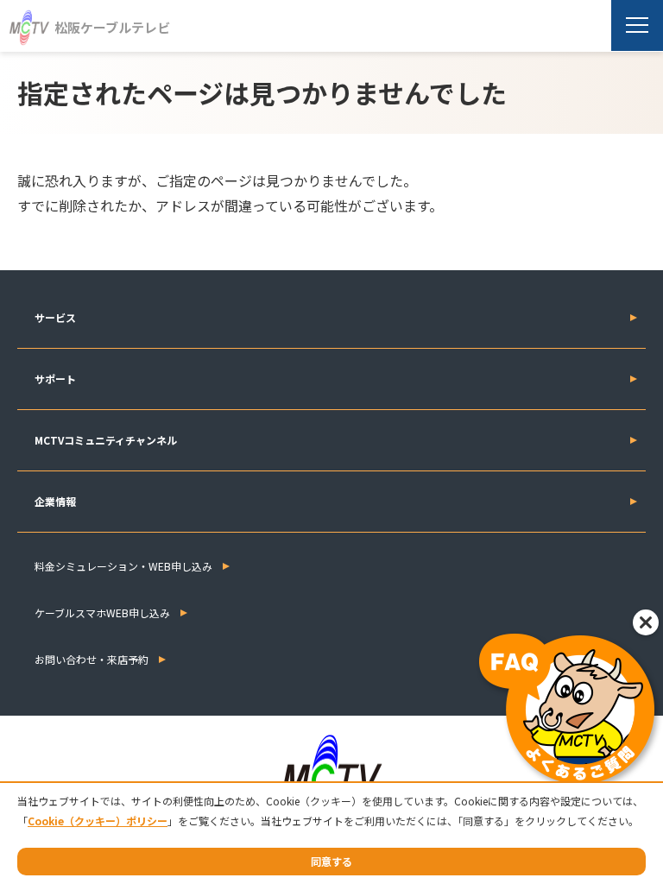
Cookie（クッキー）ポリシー (97, 820)
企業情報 (55, 501)
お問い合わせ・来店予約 (91, 659)
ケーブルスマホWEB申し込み (102, 612)
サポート (55, 378)
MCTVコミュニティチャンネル (106, 440)
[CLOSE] (646, 622)
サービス (55, 317)
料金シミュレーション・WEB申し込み (123, 566)
